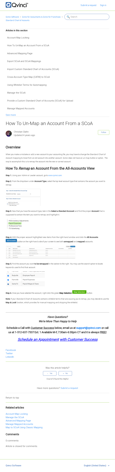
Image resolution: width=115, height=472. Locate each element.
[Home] (17, 7)
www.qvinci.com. (55, 175)
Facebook (11, 350)
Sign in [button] (103, 5)
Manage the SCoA (16, 92)
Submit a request (88, 5)
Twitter (9, 353)
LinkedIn (10, 357)
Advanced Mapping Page (19, 53)
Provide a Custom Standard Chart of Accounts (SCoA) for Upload (40, 100)
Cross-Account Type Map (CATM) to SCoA (28, 77)
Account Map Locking (18, 37)
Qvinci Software (12, 17)
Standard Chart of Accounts (17, 20)
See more (11, 115)
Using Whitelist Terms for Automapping (27, 85)
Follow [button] (103, 132)
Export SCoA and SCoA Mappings (24, 61)
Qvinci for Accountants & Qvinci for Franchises (41, 17)
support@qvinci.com (88, 327)
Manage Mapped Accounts (21, 108)
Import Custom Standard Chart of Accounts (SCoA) (33, 69)
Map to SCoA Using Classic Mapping (24, 427)
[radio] (49, 373)
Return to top (12, 397)
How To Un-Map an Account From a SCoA (28, 45)
